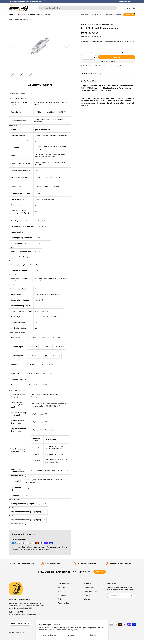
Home (10, 19)
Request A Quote (64, 603)
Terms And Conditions (112, 15)
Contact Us (62, 595)
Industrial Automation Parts (21, 633)
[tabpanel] (40, 311)
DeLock (20, 15)
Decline (93, 635)
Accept (71, 635)
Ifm (82, 24)
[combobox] (77, 8)
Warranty (87, 599)
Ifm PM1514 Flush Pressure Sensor (23, 19)
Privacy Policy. (73, 630)
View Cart (61, 591)
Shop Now (99, 572)
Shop (11, 15)
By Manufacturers (90, 591)
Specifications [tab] (26, 93)
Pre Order (116, 57)
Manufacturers (34, 15)
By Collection (89, 587)
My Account (62, 587)
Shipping (83, 36)
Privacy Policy (96, 15)
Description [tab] (13, 93)
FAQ (46, 15)
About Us (84, 15)
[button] (134, 8)
